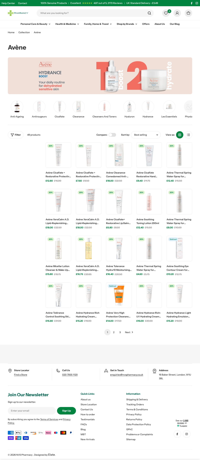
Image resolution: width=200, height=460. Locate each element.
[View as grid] (179, 135)
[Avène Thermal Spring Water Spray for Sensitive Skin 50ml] (149, 248)
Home (11, 32)
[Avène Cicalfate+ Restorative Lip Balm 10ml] (119, 201)
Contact (22, 3)
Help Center (8, 3)
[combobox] (95, 13)
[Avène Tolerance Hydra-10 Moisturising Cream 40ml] (119, 248)
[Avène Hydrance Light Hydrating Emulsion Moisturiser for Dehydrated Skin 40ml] (179, 295)
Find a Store (20, 374)
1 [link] (107, 332)
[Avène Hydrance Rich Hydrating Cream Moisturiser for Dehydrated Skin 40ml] (88, 295)
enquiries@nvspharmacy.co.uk (126, 374)
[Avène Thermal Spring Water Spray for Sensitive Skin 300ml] (179, 155)
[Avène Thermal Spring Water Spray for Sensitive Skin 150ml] (179, 201)
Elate (51, 454)
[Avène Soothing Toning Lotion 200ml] (149, 201)
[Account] (177, 13)
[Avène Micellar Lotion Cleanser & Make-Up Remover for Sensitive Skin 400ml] (58, 248)
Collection (24, 32)
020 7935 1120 (70, 374)
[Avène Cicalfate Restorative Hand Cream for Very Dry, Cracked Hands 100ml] (149, 155)
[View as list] (188, 135)
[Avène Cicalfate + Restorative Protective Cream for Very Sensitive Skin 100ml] (58, 155)
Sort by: (125, 134)
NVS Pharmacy (24, 454)
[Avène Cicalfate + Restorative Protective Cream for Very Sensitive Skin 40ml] (88, 155)
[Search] (149, 13)
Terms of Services (49, 419)
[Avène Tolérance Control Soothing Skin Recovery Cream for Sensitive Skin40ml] (58, 295)
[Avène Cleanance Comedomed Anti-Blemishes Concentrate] (119, 155)
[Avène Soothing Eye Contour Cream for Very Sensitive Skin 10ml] (179, 248)
